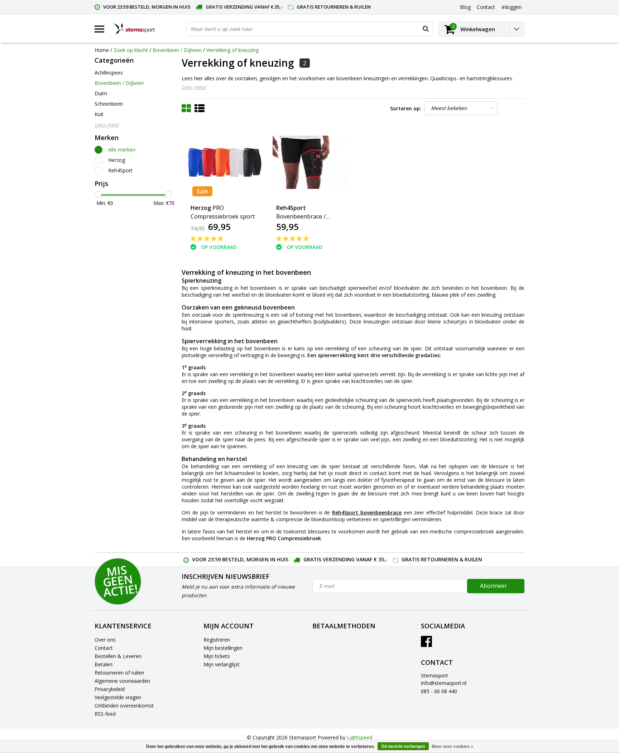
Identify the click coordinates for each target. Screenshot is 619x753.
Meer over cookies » (452, 746)
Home (102, 50)
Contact (104, 647)
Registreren (216, 639)
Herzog (116, 160)
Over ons (105, 639)
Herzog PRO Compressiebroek (284, 538)
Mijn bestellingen (223, 647)
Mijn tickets (216, 656)
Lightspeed (359, 737)
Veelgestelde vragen (118, 697)
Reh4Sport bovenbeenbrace (367, 512)
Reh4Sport (120, 170)
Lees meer (194, 86)
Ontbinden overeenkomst (124, 705)
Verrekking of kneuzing (232, 50)
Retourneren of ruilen (119, 672)
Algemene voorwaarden (122, 680)
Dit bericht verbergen (403, 746)
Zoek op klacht (131, 50)
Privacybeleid (110, 689)
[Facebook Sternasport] (426, 644)
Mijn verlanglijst (221, 664)
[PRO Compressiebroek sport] (224, 162)
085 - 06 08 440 (439, 691)
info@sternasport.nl (443, 683)
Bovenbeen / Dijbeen (177, 50)
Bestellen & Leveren (118, 656)
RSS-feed (105, 713)
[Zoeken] (425, 28)
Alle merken (121, 149)
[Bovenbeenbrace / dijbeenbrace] (310, 162)
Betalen (103, 664)
